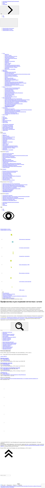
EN (3, 15)
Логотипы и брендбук (7, 338)
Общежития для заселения (10, 61)
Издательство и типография (10, 69)
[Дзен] (13, 405)
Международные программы (8, 160)
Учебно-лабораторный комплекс (11, 58)
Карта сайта (5, 2)
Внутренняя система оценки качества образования (14, 84)
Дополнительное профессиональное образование (14, 81)
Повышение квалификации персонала (12, 83)
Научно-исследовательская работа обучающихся (14, 92)
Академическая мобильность (10, 104)
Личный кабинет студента (7, 29)
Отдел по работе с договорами (8, 335)
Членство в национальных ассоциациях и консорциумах (15, 111)
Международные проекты (10, 94)
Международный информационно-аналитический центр (15, 100)
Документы (7, 60)
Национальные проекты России (11, 96)
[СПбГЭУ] (12, 51)
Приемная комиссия (4, 358)
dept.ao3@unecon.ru (22, 374)
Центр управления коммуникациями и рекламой (10, 367)
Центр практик (5, 336)
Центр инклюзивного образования (9, 157)
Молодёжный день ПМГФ (10, 105)
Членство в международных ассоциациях (12, 110)
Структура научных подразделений (11, 88)
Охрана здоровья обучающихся (8, 297)
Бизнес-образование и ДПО (8, 127)
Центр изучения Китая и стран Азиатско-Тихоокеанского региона (17, 99)
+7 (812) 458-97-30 (5, 368)
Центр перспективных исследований (12, 102)
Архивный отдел (3, 372)
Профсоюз (7, 62)
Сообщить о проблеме (7, 339)
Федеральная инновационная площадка (12, 65)
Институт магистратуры (9, 73)
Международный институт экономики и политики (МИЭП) (16, 101)
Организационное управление (6, 363)
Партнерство (5, 107)
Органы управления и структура (11, 56)
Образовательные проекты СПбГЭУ (9, 161)
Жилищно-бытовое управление (8, 334)
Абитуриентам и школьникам (8, 124)
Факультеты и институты (9, 57)
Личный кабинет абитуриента (8, 28)
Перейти (4, 133)
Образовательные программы (10, 72)
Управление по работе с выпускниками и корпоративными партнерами (18, 109)
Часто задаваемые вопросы (8, 346)
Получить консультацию (7, 347)
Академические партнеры (10, 108)
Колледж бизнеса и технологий (11, 75)
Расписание (5, 4)
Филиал (4, 158)
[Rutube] (13, 422)
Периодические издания (9, 93)
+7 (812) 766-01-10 (5, 373)
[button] (9, 22)
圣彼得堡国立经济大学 (9, 106)
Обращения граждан (6, 345)
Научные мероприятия (9, 89)
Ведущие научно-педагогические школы (12, 87)
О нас (4, 53)
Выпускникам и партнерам (8, 128)
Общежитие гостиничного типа (11, 112)
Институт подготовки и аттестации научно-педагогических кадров (17, 74)
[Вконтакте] (13, 388)
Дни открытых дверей (4, 486)
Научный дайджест (8, 95)
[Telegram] (13, 397)
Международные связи (7, 97)
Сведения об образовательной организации (11, 1)
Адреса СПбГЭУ (8, 63)
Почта (4, 3)
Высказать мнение (6, 340)
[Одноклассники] (13, 414)
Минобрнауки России (7, 348)
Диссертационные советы (10, 91)
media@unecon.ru (6, 369)
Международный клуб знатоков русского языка (14, 103)
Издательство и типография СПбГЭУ (12, 113)
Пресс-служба (7, 64)
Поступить (5, 70)
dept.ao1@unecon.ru (6, 374)
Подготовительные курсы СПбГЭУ (9, 337)
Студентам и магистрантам (8, 125)
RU (1, 13)
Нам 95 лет (7, 54)
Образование (5, 71)
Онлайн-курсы (5, 162)
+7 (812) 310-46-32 (5, 364)
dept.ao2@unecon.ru (14, 374)
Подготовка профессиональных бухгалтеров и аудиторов (15, 82)
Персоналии (7, 59)
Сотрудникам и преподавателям (9, 129)
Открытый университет (7, 344)
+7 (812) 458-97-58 (5, 359)
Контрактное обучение (7, 159)
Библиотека (7, 68)
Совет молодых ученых (9, 90)
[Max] (13, 431)
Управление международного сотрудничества (13, 98)
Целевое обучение (8, 85)
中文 (3, 16)
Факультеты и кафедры (32, 486)
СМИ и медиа (5, 130)
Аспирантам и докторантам (8, 126)
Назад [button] (1, 132)
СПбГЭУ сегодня (8, 55)
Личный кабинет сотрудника (8, 30)
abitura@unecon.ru (6, 360)
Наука (4, 86)
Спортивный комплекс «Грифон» (11, 67)
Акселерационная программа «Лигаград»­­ (12, 66)
